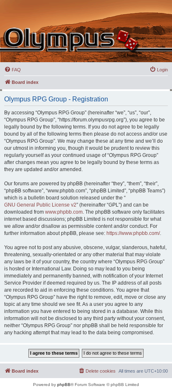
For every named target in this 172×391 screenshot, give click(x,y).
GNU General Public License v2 (40, 205)
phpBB (64, 384)
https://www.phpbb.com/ (133, 233)
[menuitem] (12, 70)
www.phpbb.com (64, 212)
